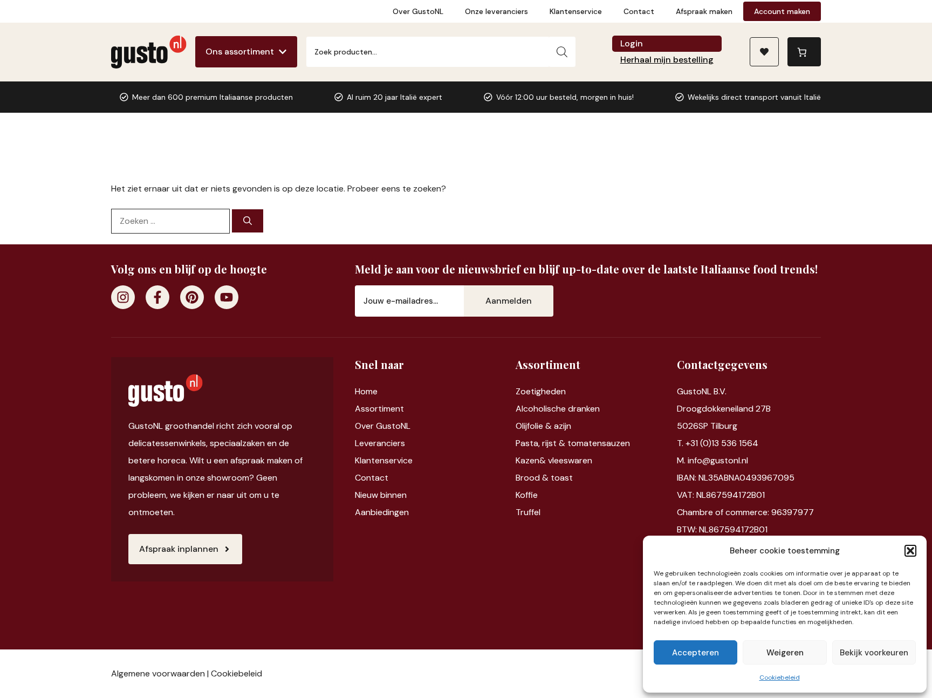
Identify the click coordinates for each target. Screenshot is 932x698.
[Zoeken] (562, 51)
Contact (638, 11)
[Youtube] (226, 297)
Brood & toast (544, 477)
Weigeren (785, 652)
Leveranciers (380, 443)
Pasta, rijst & (541, 443)
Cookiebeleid (779, 677)
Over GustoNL (418, 11)
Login (631, 43)
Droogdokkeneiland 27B (724, 408)
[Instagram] (123, 297)
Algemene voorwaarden (158, 673)
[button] (910, 550)
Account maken (782, 11)
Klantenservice (576, 11)
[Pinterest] (192, 297)
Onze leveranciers (496, 11)
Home (366, 391)
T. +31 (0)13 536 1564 (717, 443)
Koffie (527, 495)
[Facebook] (157, 297)
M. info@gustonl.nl (712, 460)
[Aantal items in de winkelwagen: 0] (804, 51)
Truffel (528, 512)
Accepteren (695, 652)
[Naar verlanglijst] (764, 51)
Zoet (525, 391)
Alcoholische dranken (558, 408)
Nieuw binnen (381, 495)
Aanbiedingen (382, 512)
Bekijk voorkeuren (874, 652)
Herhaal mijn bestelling (667, 59)
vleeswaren (570, 460)
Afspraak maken (704, 11)
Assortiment (379, 408)
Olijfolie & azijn (543, 426)
